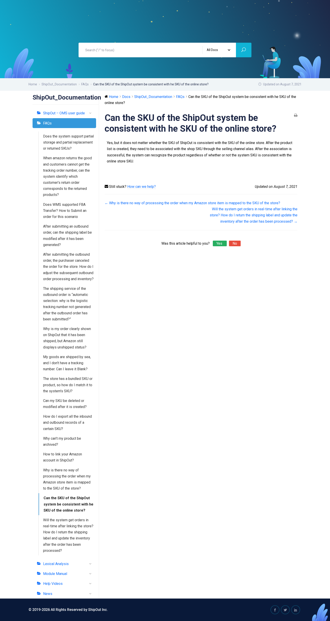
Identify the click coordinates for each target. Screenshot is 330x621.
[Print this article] (295, 116)
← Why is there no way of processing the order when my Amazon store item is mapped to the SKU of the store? (192, 203)
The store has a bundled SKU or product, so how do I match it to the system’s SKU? (67, 385)
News (47, 594)
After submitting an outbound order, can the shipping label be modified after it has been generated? (67, 235)
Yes (219, 243)
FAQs (47, 123)
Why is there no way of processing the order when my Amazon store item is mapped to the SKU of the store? (67, 479)
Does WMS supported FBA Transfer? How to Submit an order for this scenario (64, 210)
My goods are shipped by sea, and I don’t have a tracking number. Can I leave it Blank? (67, 363)
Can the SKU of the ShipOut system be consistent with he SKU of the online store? (68, 504)
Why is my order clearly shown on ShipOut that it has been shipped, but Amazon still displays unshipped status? (67, 338)
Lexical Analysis (56, 564)
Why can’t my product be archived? (62, 441)
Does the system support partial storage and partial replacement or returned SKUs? (68, 142)
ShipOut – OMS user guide (64, 113)
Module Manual (55, 574)
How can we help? (141, 186)
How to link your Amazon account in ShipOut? (62, 457)
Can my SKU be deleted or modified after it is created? (65, 404)
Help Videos (53, 583)
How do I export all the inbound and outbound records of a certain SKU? (67, 422)
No (235, 243)
